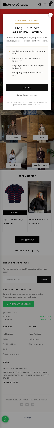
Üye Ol (27, 88)
